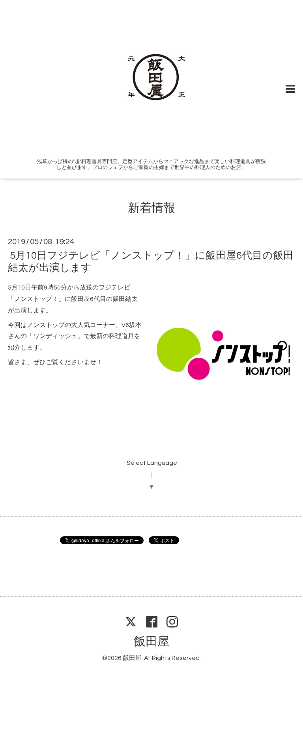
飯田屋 (151, 641)
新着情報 (151, 208)
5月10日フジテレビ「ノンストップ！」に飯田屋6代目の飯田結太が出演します (151, 261)
